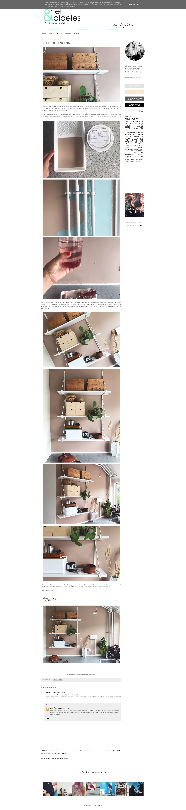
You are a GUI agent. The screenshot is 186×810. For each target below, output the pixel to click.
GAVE (136, 145)
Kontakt (76, 33)
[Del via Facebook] (60, 680)
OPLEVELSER (130, 132)
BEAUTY (140, 154)
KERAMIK (140, 156)
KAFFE (134, 140)
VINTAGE (128, 136)
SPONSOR (128, 156)
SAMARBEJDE (139, 151)
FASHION (128, 123)
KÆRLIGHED (139, 147)
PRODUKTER (139, 159)
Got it (139, 4)
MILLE (128, 116)
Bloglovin (59, 33)
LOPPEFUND (129, 149)
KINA (131, 151)
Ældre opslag (116, 750)
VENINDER (129, 138)
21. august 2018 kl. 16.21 (63, 708)
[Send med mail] (54, 680)
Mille (51, 708)
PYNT (136, 152)
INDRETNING (138, 142)
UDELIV (136, 149)
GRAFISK (128, 152)
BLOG (134, 156)
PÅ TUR (139, 138)
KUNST (141, 145)
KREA (127, 140)
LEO (132, 159)
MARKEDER (138, 136)
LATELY (128, 144)
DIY (136, 121)
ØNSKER (138, 161)
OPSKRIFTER (138, 134)
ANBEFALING (131, 119)
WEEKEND (129, 131)
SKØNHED (128, 161)
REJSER (128, 134)
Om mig (51, 33)
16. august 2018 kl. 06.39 (57, 692)
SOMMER (139, 132)
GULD (141, 149)
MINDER (137, 158)
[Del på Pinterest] (62, 680)
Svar (47, 701)
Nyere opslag (45, 750)
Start (81, 750)
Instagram (68, 33)
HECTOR (128, 125)
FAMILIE (140, 144)
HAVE (126, 151)
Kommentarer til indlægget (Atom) (57, 753)
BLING (127, 147)
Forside (43, 33)
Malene (48, 692)
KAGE (141, 140)
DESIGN (128, 127)
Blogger (100, 805)
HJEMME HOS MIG (134, 129)
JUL (134, 144)
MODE (141, 121)
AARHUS (128, 142)
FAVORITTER (129, 145)
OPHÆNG (132, 158)
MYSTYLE (130, 121)
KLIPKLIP (133, 161)
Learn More (131, 4)
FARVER (140, 127)
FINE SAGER (138, 123)
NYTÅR (127, 158)
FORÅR (140, 125)
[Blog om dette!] (56, 680)
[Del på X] (58, 680)
